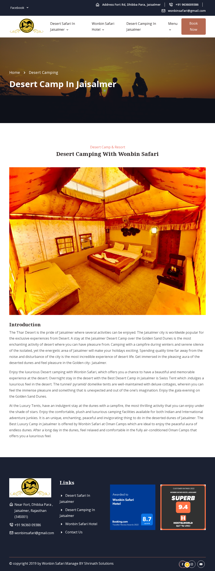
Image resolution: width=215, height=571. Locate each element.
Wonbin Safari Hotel (103, 26)
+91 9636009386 (187, 5)
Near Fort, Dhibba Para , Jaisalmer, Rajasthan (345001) (33, 510)
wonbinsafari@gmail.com (187, 11)
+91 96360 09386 (27, 525)
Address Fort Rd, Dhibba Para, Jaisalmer (131, 5)
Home (14, 72)
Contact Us (73, 532)
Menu (172, 23)
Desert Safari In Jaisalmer (62, 26)
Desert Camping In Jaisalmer (141, 26)
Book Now (193, 26)
